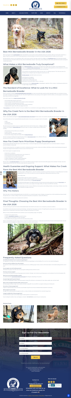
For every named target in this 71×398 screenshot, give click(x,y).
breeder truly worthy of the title (19, 98)
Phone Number (35, 351)
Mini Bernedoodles (28, 66)
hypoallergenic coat (51, 58)
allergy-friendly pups (29, 134)
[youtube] (16, 5)
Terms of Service (35, 395)
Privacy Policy (41, 395)
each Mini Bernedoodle (14, 161)
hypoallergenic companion (14, 216)
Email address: (35, 346)
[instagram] (14, 5)
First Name (35, 336)
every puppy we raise (31, 136)
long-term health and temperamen (33, 67)
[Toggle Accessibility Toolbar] (68, 395)
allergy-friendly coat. (16, 127)
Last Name (35, 341)
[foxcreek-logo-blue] (35, 1)
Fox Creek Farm (7, 107)
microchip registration (37, 180)
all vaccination (61, 182)
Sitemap (29, 395)
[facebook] (11, 5)
